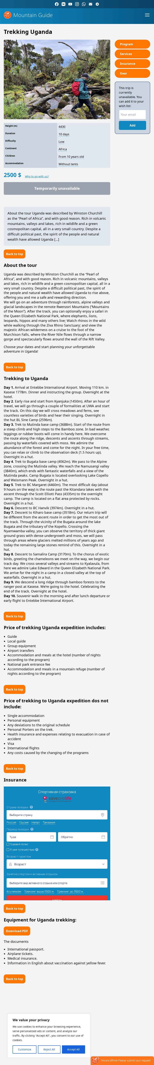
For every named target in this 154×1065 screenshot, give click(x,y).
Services (126, 54)
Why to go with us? (37, 176)
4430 (62, 127)
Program (126, 44)
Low (61, 142)
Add (132, 125)
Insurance (127, 64)
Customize (24, 1049)
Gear (123, 73)
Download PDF (17, 931)
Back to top (14, 254)
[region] (49, 1036)
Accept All (73, 1049)
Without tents (68, 164)
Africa (63, 149)
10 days (64, 134)
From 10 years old (71, 157)
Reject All (49, 1049)
